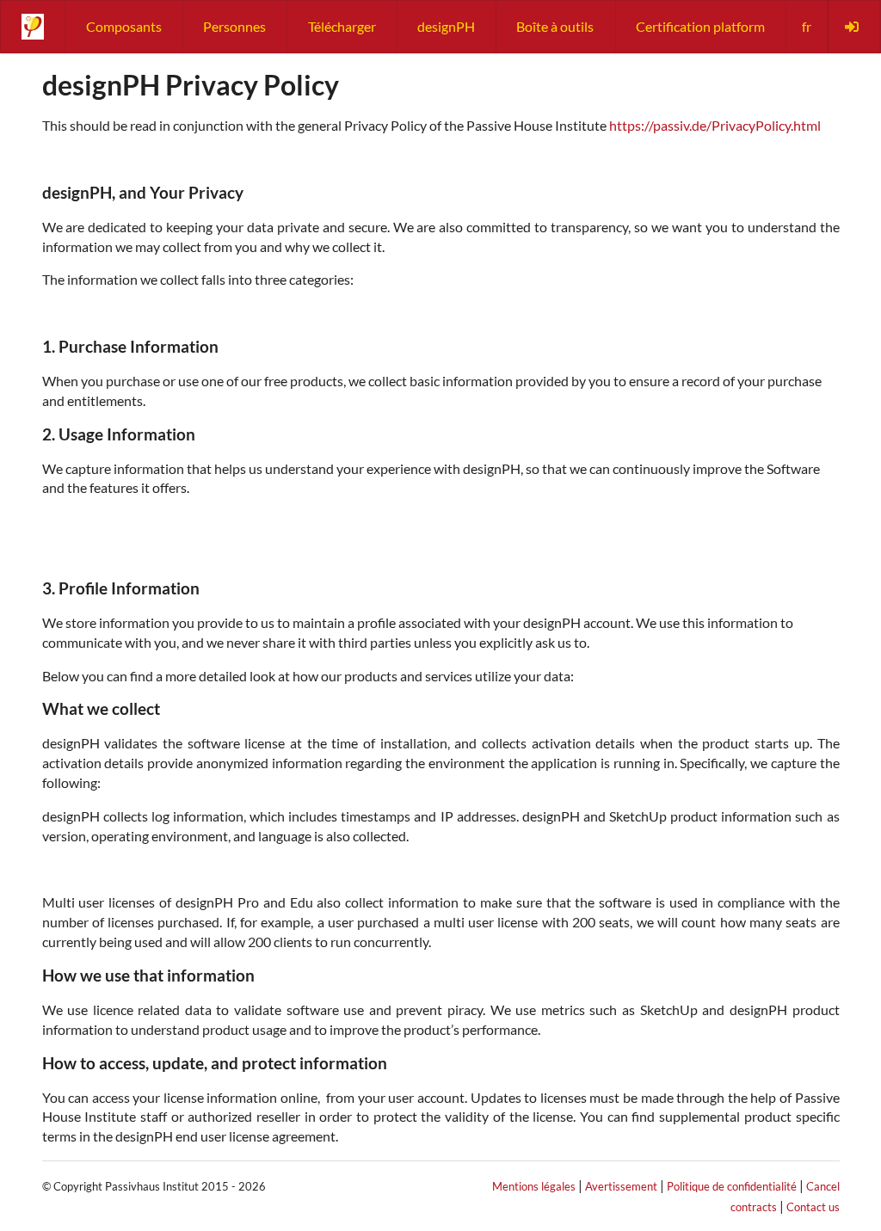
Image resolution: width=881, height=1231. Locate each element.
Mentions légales (534, 1186)
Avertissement (621, 1186)
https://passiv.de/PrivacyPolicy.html (715, 125)
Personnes (234, 26)
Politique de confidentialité (732, 1186)
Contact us (813, 1207)
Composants (124, 26)
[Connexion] (853, 26)
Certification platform (700, 26)
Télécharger (342, 26)
